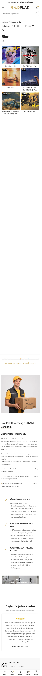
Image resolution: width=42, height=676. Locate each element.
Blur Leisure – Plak (10, 66)
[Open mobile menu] (3, 7)
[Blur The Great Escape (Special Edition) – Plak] (30, 77)
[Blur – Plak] (11, 77)
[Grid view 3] (30, 26)
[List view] (22, 26)
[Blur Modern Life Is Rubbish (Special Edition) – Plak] (11, 101)
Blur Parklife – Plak (30, 111)
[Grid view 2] (26, 26)
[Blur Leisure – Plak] (11, 55)
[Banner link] (20, 580)
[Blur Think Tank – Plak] (30, 55)
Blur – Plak (10, 88)
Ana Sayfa (5, 22)
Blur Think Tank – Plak (30, 66)
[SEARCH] (36, 13)
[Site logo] (20, 7)
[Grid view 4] (33, 26)
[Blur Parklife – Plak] (30, 101)
